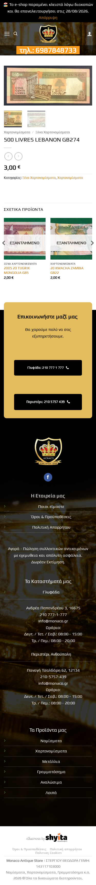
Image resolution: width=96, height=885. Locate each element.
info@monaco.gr (53, 621)
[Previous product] (18, 156)
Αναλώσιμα (51, 782)
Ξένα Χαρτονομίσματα (52, 132)
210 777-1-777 (53, 614)
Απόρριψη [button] (48, 17)
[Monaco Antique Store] (48, 33)
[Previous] (12, 86)
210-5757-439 (53, 676)
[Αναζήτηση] (15, 34)
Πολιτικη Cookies (48, 853)
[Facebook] (48, 477)
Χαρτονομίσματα (17, 132)
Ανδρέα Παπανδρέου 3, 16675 (53, 607)
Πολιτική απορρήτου (66, 849)
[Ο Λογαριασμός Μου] (89, 33)
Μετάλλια (51, 761)
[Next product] (8, 156)
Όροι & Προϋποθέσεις (51, 516)
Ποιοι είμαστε (51, 506)
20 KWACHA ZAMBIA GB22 (66, 270)
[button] (7, 33)
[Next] (84, 86)
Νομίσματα (51, 740)
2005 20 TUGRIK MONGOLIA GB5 (17, 270)
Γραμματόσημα (51, 771)
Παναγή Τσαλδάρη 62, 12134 (53, 670)
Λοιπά (51, 792)
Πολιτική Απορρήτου (51, 527)
